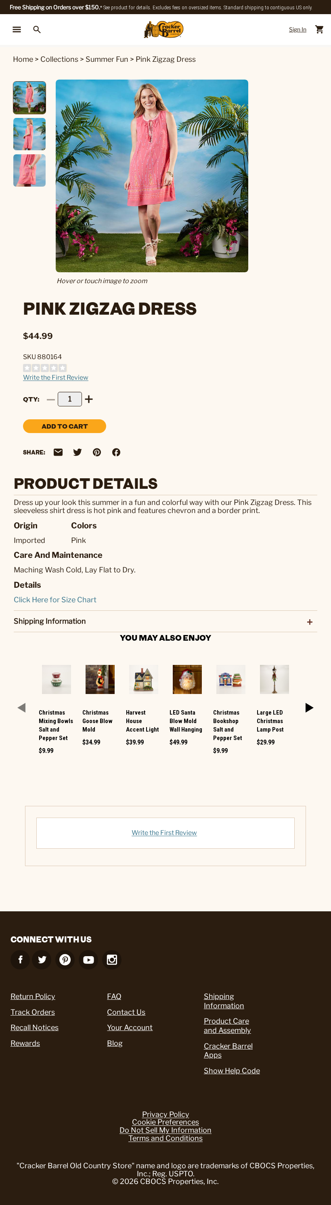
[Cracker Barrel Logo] (164, 30)
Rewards (25, 1043)
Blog (115, 1043)
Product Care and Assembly (227, 1026)
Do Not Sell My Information (165, 1130)
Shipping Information (224, 1001)
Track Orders (32, 1012)
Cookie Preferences (165, 1122)
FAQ (114, 996)
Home (23, 59)
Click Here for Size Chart (55, 599)
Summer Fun (107, 59)
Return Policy (32, 996)
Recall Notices (34, 1027)
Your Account (130, 1027)
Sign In (297, 29)
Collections (59, 59)
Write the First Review (55, 377)
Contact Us (126, 1012)
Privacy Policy (165, 1114)
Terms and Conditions (165, 1138)
